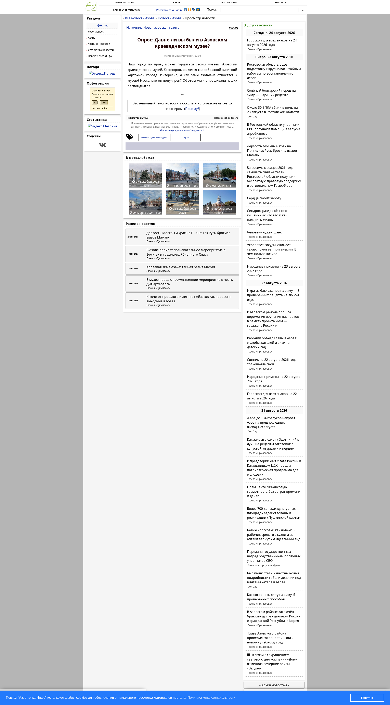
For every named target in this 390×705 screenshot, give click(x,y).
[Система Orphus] (102, 109)
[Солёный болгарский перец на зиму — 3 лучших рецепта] (274, 95)
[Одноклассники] (189, 9)
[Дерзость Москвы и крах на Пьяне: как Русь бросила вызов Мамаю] (274, 152)
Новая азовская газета (226, 117)
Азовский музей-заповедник (154, 137)
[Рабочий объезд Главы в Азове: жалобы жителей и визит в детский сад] (274, 344)
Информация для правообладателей (182, 130)
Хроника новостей (98, 44)
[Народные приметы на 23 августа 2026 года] (274, 271)
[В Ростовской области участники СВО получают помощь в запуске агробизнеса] (274, 131)
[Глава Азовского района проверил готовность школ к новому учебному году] (274, 640)
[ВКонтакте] (185, 9)
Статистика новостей (100, 50)
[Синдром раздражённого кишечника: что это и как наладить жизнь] (274, 217)
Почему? (192, 108)
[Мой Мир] (198, 9)
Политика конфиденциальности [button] (211, 697)
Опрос (185, 137)
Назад (103, 25)
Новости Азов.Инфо (99, 56)
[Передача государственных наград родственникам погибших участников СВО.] (274, 558)
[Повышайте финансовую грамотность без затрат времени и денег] (274, 493)
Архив (91, 37)
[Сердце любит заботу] (274, 200)
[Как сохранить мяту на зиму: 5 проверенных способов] (274, 599)
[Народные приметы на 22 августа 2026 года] (274, 381)
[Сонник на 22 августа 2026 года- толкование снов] (274, 364)
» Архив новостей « (274, 685)
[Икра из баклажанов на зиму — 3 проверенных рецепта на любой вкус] (274, 297)
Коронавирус (95, 31)
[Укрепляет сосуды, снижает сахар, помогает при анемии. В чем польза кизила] (274, 251)
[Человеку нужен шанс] (274, 234)
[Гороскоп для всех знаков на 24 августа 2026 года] (274, 45)
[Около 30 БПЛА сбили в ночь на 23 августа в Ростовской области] (274, 112)
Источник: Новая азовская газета (152, 27)
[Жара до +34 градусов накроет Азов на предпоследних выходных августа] (274, 424)
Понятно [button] (367, 697)
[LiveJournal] (194, 9)
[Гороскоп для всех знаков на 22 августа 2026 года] (274, 398)
